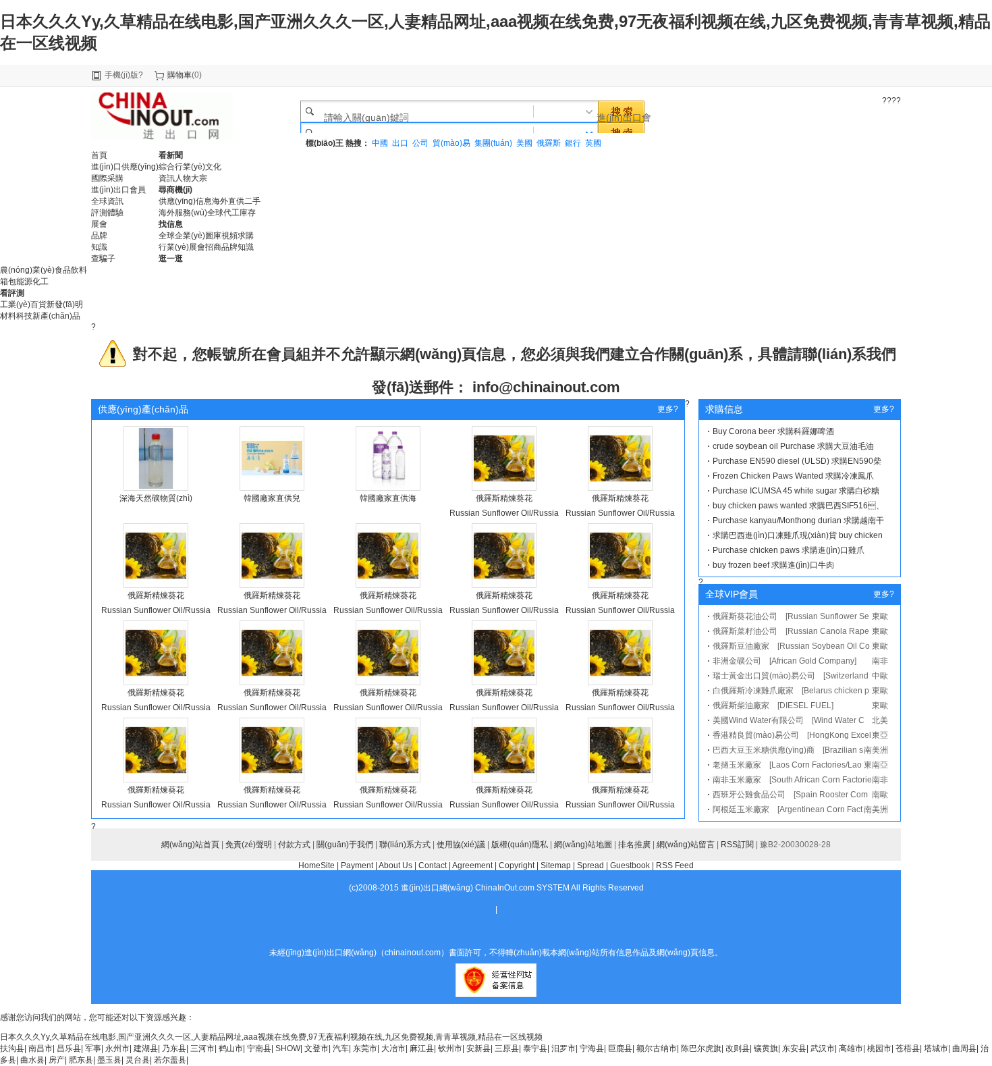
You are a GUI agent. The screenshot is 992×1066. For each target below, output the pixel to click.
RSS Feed (675, 865)
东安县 (794, 1048)
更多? (667, 409)
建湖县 (146, 1048)
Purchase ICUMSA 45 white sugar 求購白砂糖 (796, 491)
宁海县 (592, 1048)
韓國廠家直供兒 (272, 498)
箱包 (8, 281)
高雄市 (851, 1048)
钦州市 (450, 1048)
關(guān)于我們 (344, 844)
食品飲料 (71, 270)
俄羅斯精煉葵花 (504, 498)
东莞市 (365, 1048)
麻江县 (422, 1048)
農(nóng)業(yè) (27, 270)
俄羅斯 (548, 143)
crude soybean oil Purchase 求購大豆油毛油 (793, 446)
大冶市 (393, 1048)
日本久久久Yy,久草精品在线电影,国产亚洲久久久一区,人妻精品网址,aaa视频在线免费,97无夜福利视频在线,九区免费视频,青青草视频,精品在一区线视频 (271, 1037)
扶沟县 (12, 1048)
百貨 (38, 304)
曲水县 (32, 1060)
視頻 (229, 235)
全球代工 (223, 212)
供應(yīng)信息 (185, 201)
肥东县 (81, 1060)
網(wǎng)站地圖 (583, 844)
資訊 (167, 178)
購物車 (179, 75)
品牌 (229, 247)
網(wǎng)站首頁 (190, 844)
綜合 (167, 166)
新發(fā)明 (65, 304)
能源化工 (32, 281)
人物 (183, 178)
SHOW (287, 1048)
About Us (395, 865)
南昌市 (40, 1048)
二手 (252, 201)
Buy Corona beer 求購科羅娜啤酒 (773, 431)
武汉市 (822, 1048)
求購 (246, 235)
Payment (357, 865)
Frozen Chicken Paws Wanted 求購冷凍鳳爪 (793, 476)
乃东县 (174, 1048)
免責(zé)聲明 (248, 844)
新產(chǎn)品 (56, 316)
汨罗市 (563, 1048)
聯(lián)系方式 (405, 844)
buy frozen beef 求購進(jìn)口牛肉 (773, 565)
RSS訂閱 (737, 844)
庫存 (248, 212)
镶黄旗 (766, 1048)
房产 (57, 1060)
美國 (524, 143)
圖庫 (213, 235)
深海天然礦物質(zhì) (155, 498)
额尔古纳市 (656, 1048)
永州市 (117, 1048)
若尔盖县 (170, 1060)
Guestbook (630, 865)
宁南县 (259, 1048)
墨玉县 (109, 1060)
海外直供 (228, 201)
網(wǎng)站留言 (686, 844)
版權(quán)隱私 (519, 844)
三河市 (202, 1048)
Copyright (516, 865)
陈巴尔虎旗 (701, 1048)
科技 (24, 316)
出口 (400, 143)
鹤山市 (231, 1048)
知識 (246, 247)
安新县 (478, 1048)
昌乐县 (69, 1048)
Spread (590, 865)
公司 (420, 143)
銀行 (573, 143)
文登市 (316, 1048)
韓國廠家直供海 (388, 498)
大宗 (199, 178)
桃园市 (879, 1048)
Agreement (472, 865)
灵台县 (138, 1060)
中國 (380, 143)
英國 (593, 143)
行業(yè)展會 (182, 247)
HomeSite (316, 865)
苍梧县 (907, 1048)
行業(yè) (190, 166)
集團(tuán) (493, 143)
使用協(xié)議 (461, 844)
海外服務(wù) (183, 212)
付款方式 (294, 844)
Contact (432, 865)
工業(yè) (15, 304)
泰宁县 (535, 1048)
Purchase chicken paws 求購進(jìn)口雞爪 (788, 550)
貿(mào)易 (451, 143)
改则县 (737, 1048)
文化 (213, 166)
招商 (213, 247)
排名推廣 (634, 844)
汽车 (341, 1048)
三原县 (507, 1048)
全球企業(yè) (182, 235)
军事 (93, 1048)
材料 (8, 316)
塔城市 (936, 1048)
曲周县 (964, 1048)
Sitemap (556, 865)
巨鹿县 (620, 1048)
